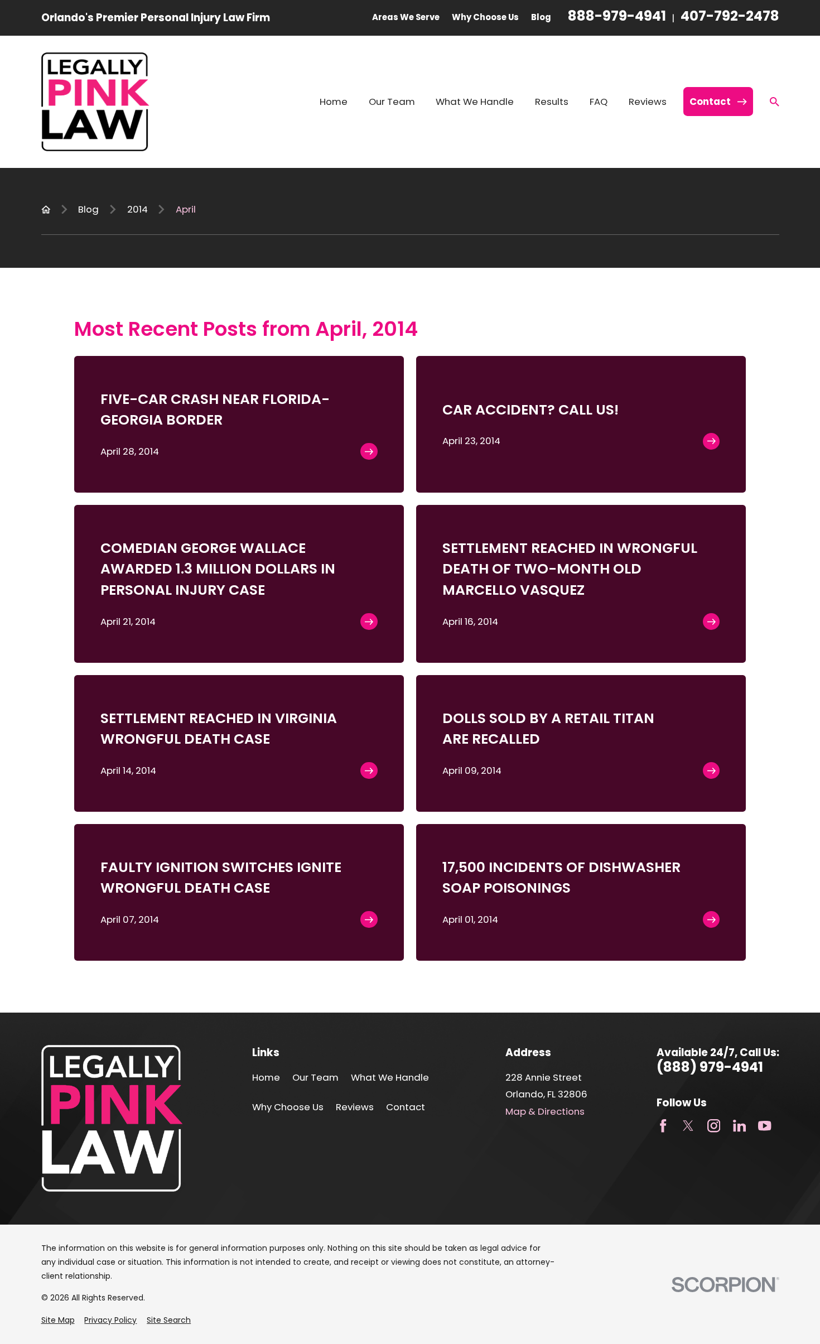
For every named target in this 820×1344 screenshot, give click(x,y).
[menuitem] (58, 1320)
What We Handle (390, 1077)
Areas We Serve (406, 17)
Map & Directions (545, 1111)
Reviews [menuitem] (648, 101)
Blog (541, 17)
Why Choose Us (485, 17)
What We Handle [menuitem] (475, 101)
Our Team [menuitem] (392, 101)
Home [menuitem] (334, 101)
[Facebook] (663, 1125)
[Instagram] (713, 1125)
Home (266, 1077)
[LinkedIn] (739, 1125)
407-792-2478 (730, 17)
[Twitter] (688, 1125)
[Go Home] (46, 209)
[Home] (95, 102)
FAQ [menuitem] (598, 101)
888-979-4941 (617, 17)
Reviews (355, 1107)
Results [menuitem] (551, 101)
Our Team (315, 1077)
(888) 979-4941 (710, 1067)
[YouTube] (764, 1125)
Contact (405, 1107)
